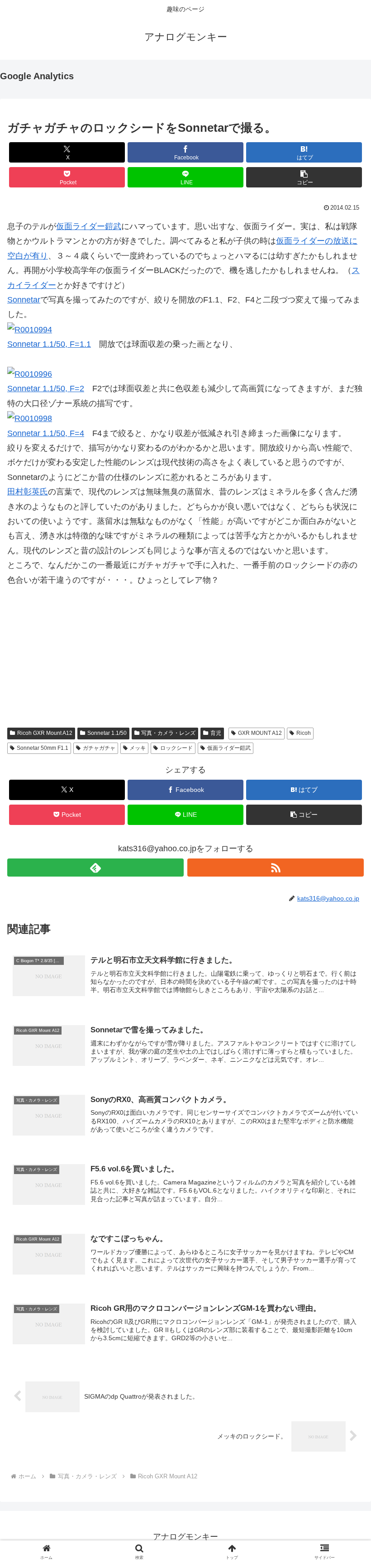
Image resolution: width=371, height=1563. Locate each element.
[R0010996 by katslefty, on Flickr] (29, 373)
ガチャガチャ (99, 748)
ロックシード (176, 748)
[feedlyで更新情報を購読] (95, 867)
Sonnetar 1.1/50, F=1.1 (49, 344)
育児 (215, 733)
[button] (304, 177)
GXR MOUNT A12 (260, 733)
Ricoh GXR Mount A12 (44, 733)
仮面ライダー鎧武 (88, 226)
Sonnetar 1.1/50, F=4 (45, 433)
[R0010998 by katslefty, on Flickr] (29, 417)
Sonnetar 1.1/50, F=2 (45, 388)
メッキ (137, 748)
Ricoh (303, 733)
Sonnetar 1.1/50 (107, 733)
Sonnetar (23, 299)
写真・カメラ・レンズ (168, 733)
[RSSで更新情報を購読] (275, 867)
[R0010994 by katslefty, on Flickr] (29, 329)
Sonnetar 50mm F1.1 (42, 748)
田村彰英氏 (27, 491)
